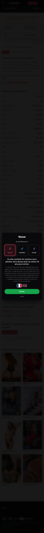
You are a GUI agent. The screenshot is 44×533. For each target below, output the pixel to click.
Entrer (22, 291)
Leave (22, 296)
